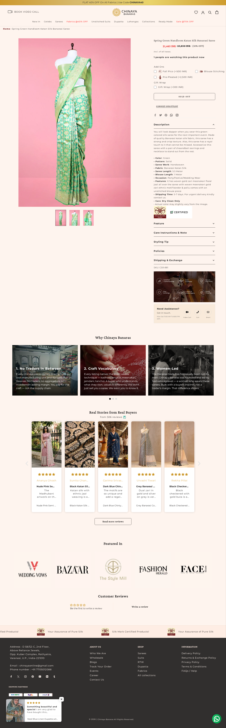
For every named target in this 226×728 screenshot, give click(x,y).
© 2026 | (93, 719)
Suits (141, 657)
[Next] (207, 372)
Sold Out (184, 96)
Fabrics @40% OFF (77, 21)
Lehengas (133, 21)
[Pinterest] (166, 115)
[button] (28, 463)
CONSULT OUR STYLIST (167, 106)
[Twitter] (160, 115)
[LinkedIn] (47, 676)
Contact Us (97, 679)
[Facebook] (155, 115)
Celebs (48, 21)
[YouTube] (40, 676)
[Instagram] (25, 676)
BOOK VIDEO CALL (26, 11)
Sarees (59, 21)
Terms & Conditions (194, 666)
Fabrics (142, 670)
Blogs (93, 662)
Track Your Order (101, 666)
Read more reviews (113, 521)
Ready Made (166, 21)
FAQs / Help (189, 670)
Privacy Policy (190, 662)
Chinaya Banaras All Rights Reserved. (116, 719)
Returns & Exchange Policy (199, 657)
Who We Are (98, 653)
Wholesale (96, 657)
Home (6, 29)
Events (94, 670)
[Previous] (18, 372)
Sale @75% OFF (185, 21)
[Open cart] (216, 12)
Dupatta (119, 21)
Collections (148, 21)
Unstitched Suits (100, 21)
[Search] (210, 12)
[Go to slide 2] (113, 399)
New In (36, 21)
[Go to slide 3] (116, 399)
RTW (141, 662)
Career (94, 675)
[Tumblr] (54, 676)
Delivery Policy (191, 653)
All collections (147, 675)
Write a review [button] (140, 606)
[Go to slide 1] (110, 399)
